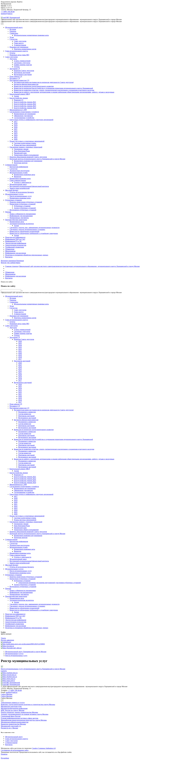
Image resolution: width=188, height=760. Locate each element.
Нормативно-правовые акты (24, 174)
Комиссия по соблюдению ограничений (24, 231)
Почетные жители (20, 163)
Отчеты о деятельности (22, 182)
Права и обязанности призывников (23, 214)
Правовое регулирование (19, 47)
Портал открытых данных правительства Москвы (19, 712)
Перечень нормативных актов (25, 49)
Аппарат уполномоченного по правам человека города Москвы (24, 714)
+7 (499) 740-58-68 (7, 12)
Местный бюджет (11, 190)
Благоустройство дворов (19, 98)
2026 (15, 139)
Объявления (9, 249)
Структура (13, 39)
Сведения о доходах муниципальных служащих (27, 229)
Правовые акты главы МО (19, 55)
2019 (15, 125)
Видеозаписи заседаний (23, 74)
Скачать (4, 671)
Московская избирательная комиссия (14, 722)
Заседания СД (15, 69)
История (13, 29)
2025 (15, 137)
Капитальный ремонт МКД (20, 94)
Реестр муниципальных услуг (21, 196)
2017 (15, 122)
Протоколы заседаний (22, 72)
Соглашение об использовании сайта (14, 750)
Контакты (9, 257)
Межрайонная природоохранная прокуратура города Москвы (24, 720)
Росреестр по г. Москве (9, 728)
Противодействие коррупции (16, 220)
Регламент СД (15, 78)
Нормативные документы (19, 218)
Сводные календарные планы (25, 143)
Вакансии (17, 176)
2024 (15, 135)
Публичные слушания (13, 200)
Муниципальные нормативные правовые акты (31, 35)
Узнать (3, 638)
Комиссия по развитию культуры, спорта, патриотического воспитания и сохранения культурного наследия (54, 90)
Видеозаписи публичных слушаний (23, 210)
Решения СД (18, 100)
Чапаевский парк (20, 153)
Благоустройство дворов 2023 (25, 106)
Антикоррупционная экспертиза (22, 224)
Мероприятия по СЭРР (18, 110)
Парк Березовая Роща (22, 151)
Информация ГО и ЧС (13, 241)
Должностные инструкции (19, 171)
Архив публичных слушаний (25, 208)
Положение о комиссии (27, 412)
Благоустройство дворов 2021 (25, 102)
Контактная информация (19, 167)
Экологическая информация (15, 243)
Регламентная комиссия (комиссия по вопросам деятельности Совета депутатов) (44, 82)
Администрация (20, 45)
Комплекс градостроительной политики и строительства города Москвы (28, 704)
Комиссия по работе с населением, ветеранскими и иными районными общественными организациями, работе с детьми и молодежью (64, 92)
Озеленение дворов (21, 149)
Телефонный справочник (14, 247)
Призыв (8, 212)
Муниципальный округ (14, 27)
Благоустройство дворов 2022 (25, 104)
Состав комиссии (24, 414)
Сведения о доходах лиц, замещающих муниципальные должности (35, 227)
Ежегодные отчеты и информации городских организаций (31, 120)
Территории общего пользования (26, 155)
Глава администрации (18, 180)
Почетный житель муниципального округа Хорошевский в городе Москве (37, 159)
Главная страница (11, 266)
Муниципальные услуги (14, 194)
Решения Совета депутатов (24, 70)
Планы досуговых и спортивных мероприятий (27, 141)
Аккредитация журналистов (15, 245)
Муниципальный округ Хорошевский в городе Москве (25, 652)
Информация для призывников (21, 216)
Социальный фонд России (10, 716)
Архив (16, 96)
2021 (15, 129)
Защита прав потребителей (20, 188)
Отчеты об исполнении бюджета (22, 192)
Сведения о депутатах (22, 63)
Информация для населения (15, 253)
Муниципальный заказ (18, 184)
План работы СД (16, 76)
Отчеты (12, 53)
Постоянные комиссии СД (19, 80)
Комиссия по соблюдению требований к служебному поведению (34, 233)
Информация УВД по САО (15, 239)
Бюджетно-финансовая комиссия (26, 84)
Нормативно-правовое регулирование (28, 161)
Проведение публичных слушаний (22, 204)
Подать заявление (7, 640)
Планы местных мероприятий (25, 145)
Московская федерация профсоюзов (14, 708)
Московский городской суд (11, 726)
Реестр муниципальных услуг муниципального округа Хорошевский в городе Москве (33, 669)
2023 (15, 133)
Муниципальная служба (19, 173)
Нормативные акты (17, 222)
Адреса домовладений (22, 61)
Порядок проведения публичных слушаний (26, 202)
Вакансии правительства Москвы (13, 724)
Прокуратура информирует (15, 237)
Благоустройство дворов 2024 (25, 108)
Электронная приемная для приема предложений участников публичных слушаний (49, 583)
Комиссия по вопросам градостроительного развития (34, 86)
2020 (15, 127)
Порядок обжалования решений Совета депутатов (28, 157)
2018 (15, 123)
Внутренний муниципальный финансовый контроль (29, 186)
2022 (15, 131)
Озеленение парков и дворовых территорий (26, 147)
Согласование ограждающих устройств (24, 112)
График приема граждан (23, 65)
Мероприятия (10, 251)
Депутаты (13, 59)
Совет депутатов (20, 41)
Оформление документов (23, 116)
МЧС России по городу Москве (12, 710)
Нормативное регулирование (25, 114)
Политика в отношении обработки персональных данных (26, 255)
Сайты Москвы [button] (6, 694)
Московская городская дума (11, 706)
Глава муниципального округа (16, 51)
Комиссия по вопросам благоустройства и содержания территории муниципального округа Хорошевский (53, 88)
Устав (12, 37)
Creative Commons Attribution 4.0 (44, 748)
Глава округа (19, 43)
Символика (14, 33)
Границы (13, 31)
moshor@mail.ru (6, 13)
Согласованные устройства (24, 118)
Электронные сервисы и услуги (13, 702)
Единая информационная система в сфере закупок (19, 718)
